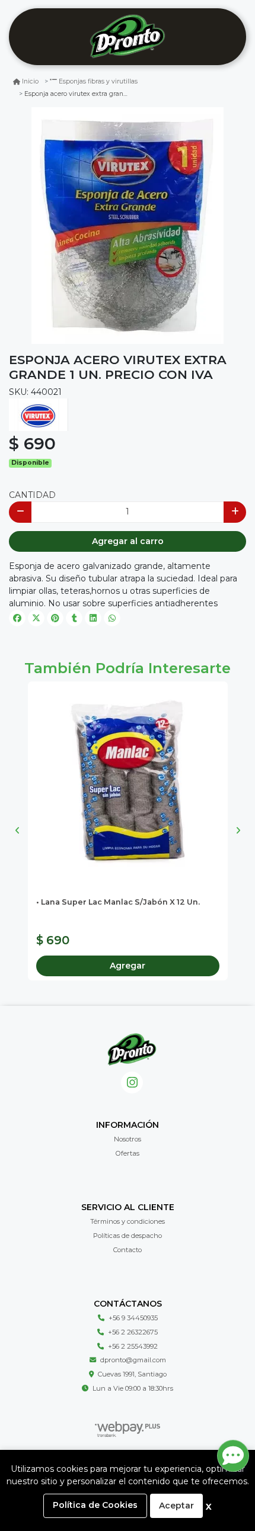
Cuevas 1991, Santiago (132, 1374)
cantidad (32, 495)
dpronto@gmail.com (133, 1360)
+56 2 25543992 (133, 1346)
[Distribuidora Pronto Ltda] (127, 37)
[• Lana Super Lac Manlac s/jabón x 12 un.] (128, 781)
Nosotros (127, 1139)
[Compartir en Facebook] (17, 618)
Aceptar (176, 1505)
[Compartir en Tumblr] (74, 618)
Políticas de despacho (127, 1235)
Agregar (127, 965)
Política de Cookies (95, 1505)
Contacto (127, 1250)
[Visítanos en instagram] (132, 1082)
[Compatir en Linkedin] (93, 618)
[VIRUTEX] (38, 414)
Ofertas (127, 1153)
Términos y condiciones (127, 1221)
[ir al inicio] (132, 1049)
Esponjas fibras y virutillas (98, 81)
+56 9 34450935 (133, 1318)
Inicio (30, 81)
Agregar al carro (128, 541)
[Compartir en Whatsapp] (112, 618)
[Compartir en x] (36, 618)
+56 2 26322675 (133, 1332)
